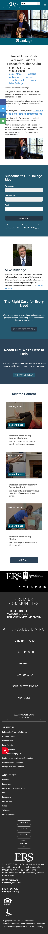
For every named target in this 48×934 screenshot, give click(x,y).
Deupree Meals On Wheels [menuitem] (12, 762)
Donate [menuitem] (24, 829)
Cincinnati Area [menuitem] (25, 640)
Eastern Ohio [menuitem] (25, 652)
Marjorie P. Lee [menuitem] (17, 614)
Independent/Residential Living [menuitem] (14, 732)
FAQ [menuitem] (3, 793)
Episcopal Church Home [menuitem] (24, 616)
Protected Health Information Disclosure (28, 924)
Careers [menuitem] (5, 806)
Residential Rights (12, 927)
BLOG (22, 586)
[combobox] (29, 3)
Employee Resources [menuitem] (24, 843)
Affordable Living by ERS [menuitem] (12, 754)
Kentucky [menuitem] (24, 697)
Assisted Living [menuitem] (8, 736)
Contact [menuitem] (24, 823)
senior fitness (16, 74)
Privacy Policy (29, 227)
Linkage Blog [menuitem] (7, 801)
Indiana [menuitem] (23, 663)
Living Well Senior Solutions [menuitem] (13, 767)
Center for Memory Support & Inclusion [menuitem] (17, 758)
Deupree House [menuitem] (17, 611)
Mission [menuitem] (5, 780)
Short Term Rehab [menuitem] (9, 749)
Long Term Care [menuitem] (8, 745)
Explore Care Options (24, 329)
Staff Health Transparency (32, 927)
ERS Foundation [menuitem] (8, 815)
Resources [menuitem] (6, 797)
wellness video (19, 80)
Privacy (6, 924)
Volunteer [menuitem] (6, 810)
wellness (29, 77)
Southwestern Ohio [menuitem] (25, 686)
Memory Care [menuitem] (7, 741)
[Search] (38, 3)
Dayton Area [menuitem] (25, 675)
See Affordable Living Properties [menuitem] (24, 716)
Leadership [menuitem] (6, 784)
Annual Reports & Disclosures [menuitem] (14, 788)
